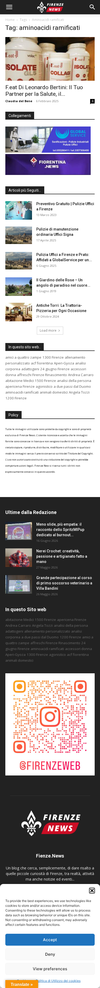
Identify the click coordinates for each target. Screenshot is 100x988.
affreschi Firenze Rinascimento (42, 374)
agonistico (44, 386)
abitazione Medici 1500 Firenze (30, 380)
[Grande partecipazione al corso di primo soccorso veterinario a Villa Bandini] (18, 584)
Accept (50, 939)
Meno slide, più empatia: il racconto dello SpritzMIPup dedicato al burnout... (60, 529)
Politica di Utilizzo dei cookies (58, 981)
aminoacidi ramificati (22, 392)
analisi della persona (74, 380)
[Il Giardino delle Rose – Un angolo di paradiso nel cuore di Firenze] (18, 286)
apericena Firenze (20, 386)
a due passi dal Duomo (72, 386)
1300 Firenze (53, 357)
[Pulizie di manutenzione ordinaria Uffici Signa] (18, 235)
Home (10, 19)
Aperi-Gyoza (64, 363)
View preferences (50, 968)
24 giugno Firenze (55, 369)
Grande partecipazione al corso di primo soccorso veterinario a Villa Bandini (64, 583)
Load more (48, 330)
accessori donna (78, 648)
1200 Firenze (16, 398)
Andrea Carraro (81, 374)
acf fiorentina (42, 363)
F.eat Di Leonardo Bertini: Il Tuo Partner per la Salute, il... (44, 90)
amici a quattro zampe (23, 357)
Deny (50, 954)
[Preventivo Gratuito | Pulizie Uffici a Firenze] (18, 210)
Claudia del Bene (18, 101)
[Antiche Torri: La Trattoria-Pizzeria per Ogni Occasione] (18, 312)
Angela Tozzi (79, 392)
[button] (92, 890)
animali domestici (54, 392)
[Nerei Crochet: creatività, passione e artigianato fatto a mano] (18, 557)
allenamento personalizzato (47, 631)
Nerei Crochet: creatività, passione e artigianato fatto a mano (61, 556)
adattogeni (30, 369)
